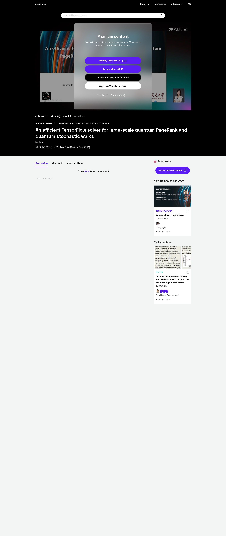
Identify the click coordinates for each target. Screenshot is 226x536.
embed (77, 116)
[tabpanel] (93, 174)
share (53, 116)
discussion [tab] (41, 163)
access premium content (171, 170)
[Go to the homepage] (40, 4)
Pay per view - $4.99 (113, 69)
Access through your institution (113, 77)
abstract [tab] (57, 163)
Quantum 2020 (175, 180)
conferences (160, 4)
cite (65, 116)
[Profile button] (189, 4)
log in (86, 171)
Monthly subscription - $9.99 (113, 60)
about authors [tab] (75, 163)
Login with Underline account (113, 85)
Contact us (116, 95)
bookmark (39, 116)
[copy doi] (90, 147)
